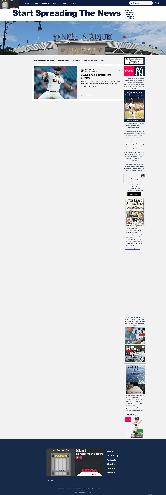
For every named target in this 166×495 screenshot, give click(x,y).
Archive (111, 473)
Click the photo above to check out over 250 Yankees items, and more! (134, 86)
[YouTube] (158, 3)
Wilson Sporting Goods (90, 488)
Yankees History (90, 60)
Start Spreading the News (44, 60)
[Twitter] (155, 3)
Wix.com (89, 492)
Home (110, 451)
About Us (111, 464)
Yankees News (63, 60)
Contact (111, 468)
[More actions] (120, 70)
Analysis (76, 60)
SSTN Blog (112, 456)
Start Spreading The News (66, 13)
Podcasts (111, 460)
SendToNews (83, 490)
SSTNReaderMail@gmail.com (134, 190)
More (102, 60)
